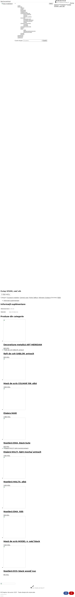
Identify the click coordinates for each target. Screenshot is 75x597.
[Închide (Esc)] (1, 594)
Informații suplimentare (11, 300)
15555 (59, 297)
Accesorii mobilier (13, 297)
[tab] (39, 300)
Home (19, 5)
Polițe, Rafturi (33, 297)
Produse (20, 6)
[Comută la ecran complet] (4, 594)
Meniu (51, 3)
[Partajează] (2, 594)
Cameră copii (24, 297)
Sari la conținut (6, 1)
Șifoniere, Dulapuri (45, 297)
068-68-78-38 (38, 586)
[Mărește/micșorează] (5, 594)
